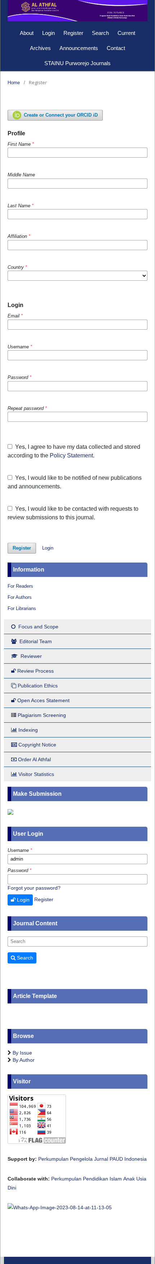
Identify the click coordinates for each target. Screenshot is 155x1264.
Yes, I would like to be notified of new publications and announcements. (75, 482)
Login (48, 33)
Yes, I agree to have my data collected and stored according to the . (74, 451)
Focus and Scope (37, 626)
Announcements (78, 48)
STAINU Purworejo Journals (77, 63)
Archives (40, 48)
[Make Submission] (10, 811)
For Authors (20, 597)
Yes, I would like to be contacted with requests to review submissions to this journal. (73, 513)
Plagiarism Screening (42, 715)
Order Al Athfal (34, 759)
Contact (116, 48)
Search (100, 33)
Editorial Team (35, 641)
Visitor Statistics (36, 774)
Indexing (28, 730)
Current (126, 33)
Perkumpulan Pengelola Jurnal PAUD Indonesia (92, 1159)
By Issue (22, 1053)
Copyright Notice (37, 745)
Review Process (35, 671)
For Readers (20, 586)
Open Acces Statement (43, 700)
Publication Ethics (38, 686)
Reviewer (30, 656)
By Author (24, 1060)
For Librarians (22, 608)
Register (73, 33)
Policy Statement (71, 455)
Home (14, 82)
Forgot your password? (34, 888)
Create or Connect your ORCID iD (60, 115)
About (27, 33)
